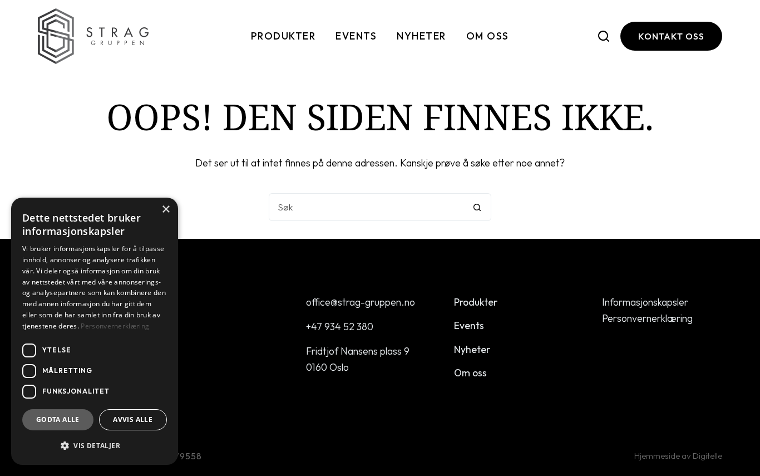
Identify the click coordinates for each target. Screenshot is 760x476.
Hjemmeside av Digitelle (678, 455)
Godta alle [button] (58, 419)
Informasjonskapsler (645, 302)
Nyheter (421, 36)
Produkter (283, 36)
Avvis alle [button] (132, 419)
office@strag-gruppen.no (360, 302)
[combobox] (366, 207)
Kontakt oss (671, 36)
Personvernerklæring (647, 318)
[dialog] (94, 331)
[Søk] (603, 36)
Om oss (487, 36)
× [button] (165, 209)
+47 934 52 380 (339, 326)
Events (356, 36)
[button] (94, 446)
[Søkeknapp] (477, 207)
